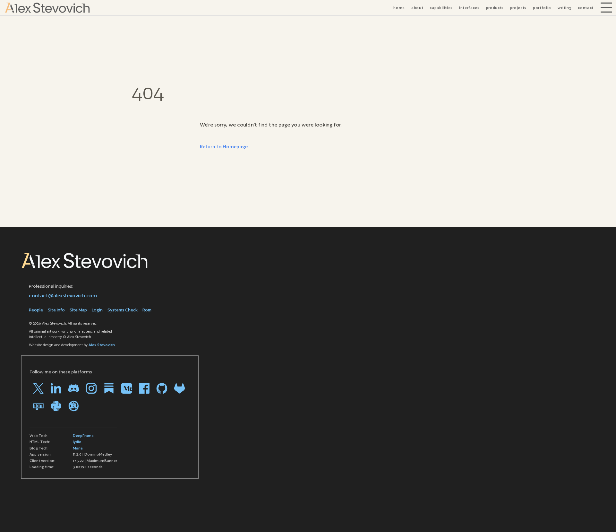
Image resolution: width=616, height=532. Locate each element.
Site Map (78, 310)
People (36, 310)
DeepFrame (83, 435)
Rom (146, 310)
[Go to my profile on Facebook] (144, 388)
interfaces (469, 7)
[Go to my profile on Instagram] (91, 388)
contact (586, 7)
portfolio (542, 7)
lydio (77, 442)
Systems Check (122, 310)
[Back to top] (601, 517)
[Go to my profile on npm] (38, 406)
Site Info (56, 310)
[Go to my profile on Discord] (73, 388)
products (495, 7)
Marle (78, 448)
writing (565, 7)
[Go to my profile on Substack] (109, 388)
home (399, 7)
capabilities (441, 7)
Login (97, 310)
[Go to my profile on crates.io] (73, 406)
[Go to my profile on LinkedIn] (56, 388)
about (417, 7)
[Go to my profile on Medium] (126, 388)
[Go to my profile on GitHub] (162, 388)
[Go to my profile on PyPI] (56, 406)
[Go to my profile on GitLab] (179, 388)
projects (518, 7)
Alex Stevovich (102, 345)
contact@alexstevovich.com (63, 295)
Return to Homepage (224, 146)
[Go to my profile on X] (38, 388)
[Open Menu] (606, 7)
